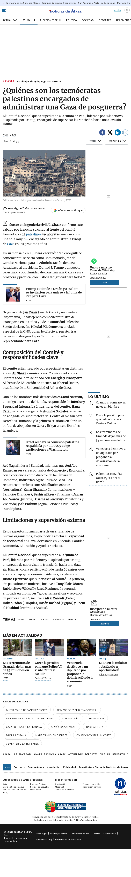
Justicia (72, 619)
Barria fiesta (94, 726)
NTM (5, 134)
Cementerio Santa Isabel (22, 743)
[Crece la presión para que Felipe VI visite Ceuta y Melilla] (49, 647)
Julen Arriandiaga (108, 674)
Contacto (19, 767)
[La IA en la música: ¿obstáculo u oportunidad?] (113, 647)
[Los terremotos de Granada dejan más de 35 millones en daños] (17, 647)
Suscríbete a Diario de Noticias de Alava (103, 767)
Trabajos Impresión (91, 784)
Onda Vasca (35, 789)
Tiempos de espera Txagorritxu (77, 710)
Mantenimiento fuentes (51, 735)
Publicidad (69, 767)
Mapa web (59, 787)
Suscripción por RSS (92, 787)
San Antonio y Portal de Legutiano (29, 718)
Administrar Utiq (44, 839)
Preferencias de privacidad (68, 839)
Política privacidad (58, 833)
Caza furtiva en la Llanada (24, 726)
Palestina (58, 619)
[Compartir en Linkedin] (118, 133)
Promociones (36, 767)
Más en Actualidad (22, 635)
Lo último (98, 396)
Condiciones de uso (80, 833)
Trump (32, 619)
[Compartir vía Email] (125, 133)
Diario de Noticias (38, 784)
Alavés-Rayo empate (64, 726)
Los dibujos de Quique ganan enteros (39, 81)
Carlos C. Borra (43, 678)
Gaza (10, 244)
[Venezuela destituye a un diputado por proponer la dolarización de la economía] (81, 647)
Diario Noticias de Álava (13, 787)
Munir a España (16, 735)
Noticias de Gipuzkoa (39, 787)
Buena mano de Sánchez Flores (26, 710)
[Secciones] (4, 10)
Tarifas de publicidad (64, 789)
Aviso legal (41, 833)
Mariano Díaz (71, 718)
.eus (7, 767)
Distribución (60, 784)
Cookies (96, 833)
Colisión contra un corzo (94, 735)
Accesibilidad (109, 833)
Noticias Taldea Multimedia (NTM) (15, 791)
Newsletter (54, 767)
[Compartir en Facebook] (102, 133)
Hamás (44, 619)
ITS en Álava (97, 718)
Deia (5, 784)
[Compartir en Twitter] (110, 133)
